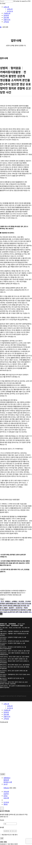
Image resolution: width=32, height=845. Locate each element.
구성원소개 (7, 710)
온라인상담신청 (6, 797)
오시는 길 (10, 708)
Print (2, 599)
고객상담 (6, 719)
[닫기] (2, 808)
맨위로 (6, 804)
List (1, 614)
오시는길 (6, 802)
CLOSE (2, 774)
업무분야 (6, 712)
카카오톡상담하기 (6, 792)
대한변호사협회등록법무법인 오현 (8, 780)
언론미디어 (7, 716)
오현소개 (6, 704)
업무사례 (6, 714)
